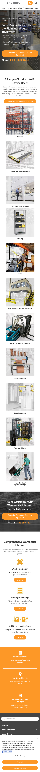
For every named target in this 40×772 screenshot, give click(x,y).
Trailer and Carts (20, 448)
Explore (20, 580)
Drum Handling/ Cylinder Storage (20, 483)
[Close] (37, 738)
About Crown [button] (7, 734)
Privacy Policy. (7, 751)
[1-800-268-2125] (30, 3)
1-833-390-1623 (19, 60)
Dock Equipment (20, 413)
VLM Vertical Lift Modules (20, 206)
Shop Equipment (20, 378)
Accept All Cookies (20, 768)
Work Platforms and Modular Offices (20, 308)
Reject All (20, 762)
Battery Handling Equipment (20, 343)
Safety (20, 273)
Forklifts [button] (5, 725)
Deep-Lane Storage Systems (20, 171)
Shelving (20, 238)
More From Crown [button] (8, 730)
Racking (20, 136)
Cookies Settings (20, 756)
